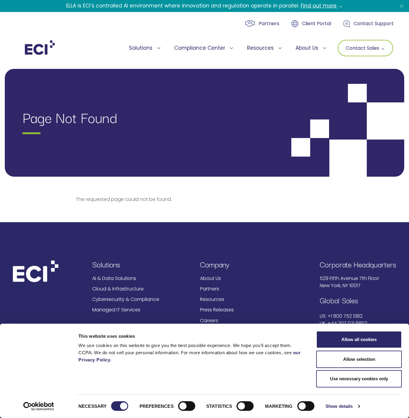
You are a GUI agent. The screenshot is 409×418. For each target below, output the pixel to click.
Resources (212, 299)
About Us (210, 278)
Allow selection (359, 359)
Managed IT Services (116, 309)
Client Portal (316, 23)
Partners (269, 23)
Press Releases (217, 309)
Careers (209, 320)
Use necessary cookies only (359, 378)
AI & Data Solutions (114, 278)
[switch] (186, 406)
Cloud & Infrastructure (118, 288)
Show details (339, 406)
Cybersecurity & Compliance (125, 299)
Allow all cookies (359, 339)
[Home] (40, 47)
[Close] (401, 6)
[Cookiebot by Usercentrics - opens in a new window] (39, 406)
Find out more (319, 5)
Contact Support (374, 23)
